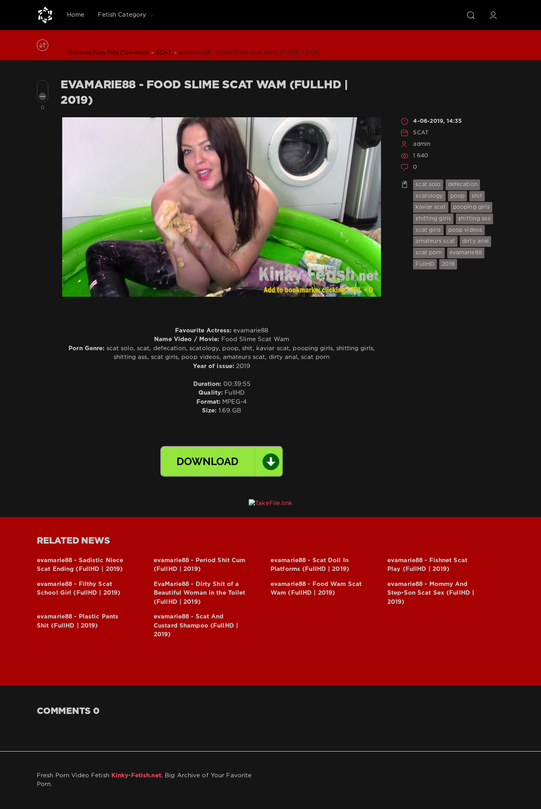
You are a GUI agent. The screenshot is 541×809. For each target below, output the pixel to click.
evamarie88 (466, 252)
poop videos (465, 230)
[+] (42, 85)
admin (422, 144)
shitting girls (433, 218)
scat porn (428, 252)
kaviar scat (430, 207)
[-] (42, 96)
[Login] (493, 15)
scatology (429, 196)
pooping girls (471, 207)
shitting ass (474, 218)
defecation (463, 184)
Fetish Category (122, 14)
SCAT (420, 132)
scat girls (428, 230)
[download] (221, 461)
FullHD (424, 264)
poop (457, 196)
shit (477, 196)
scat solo (427, 184)
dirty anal (475, 241)
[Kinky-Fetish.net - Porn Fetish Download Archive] (45, 15)
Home (75, 14)
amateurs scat (435, 241)
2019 (448, 264)
